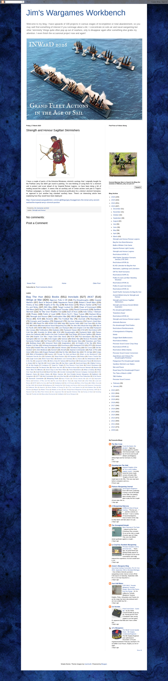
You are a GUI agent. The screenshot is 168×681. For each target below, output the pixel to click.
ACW (39, 319)
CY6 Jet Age (87, 352)
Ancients (49, 319)
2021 (113, 393)
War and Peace (118, 367)
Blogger (104, 664)
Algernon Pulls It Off (58, 300)
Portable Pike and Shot (42, 348)
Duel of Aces (72, 312)
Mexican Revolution (90, 339)
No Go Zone (43, 383)
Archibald (39, 385)
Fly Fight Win (39, 363)
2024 (113, 203)
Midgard (35, 389)
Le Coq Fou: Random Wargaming (124, 545)
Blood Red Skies (51, 372)
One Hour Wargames (75, 321)
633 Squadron (72, 356)
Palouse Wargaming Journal (122, 487)
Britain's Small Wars (87, 302)
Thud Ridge (73, 334)
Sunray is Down (88, 392)
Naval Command (81, 309)
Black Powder (65, 378)
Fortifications (43, 330)
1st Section (116, 607)
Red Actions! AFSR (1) (121, 347)
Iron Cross (88, 348)
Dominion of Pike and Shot (41, 381)
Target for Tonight (57, 365)
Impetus (50, 354)
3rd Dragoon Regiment (130, 488)
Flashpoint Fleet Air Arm (33, 356)
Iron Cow (41, 339)
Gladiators (56, 330)
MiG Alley (48, 307)
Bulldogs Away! (35, 343)
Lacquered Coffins (41, 361)
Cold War (29, 332)
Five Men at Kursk (71, 367)
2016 (113, 409)
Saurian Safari (74, 323)
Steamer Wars (76, 341)
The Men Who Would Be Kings (82, 326)
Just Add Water (117, 583)
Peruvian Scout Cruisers (121, 379)
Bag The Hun (34, 296)
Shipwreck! (58, 321)
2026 (113, 197)
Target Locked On (65, 307)
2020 (113, 396)
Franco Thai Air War (94, 356)
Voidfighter (60, 394)
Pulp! (50, 383)
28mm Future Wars (48, 358)
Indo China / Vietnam (92, 312)
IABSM (40, 328)
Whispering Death (52, 378)
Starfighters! (58, 383)
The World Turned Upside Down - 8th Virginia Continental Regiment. (131, 632)
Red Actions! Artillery (120, 341)
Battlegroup (48, 385)
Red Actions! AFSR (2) (121, 316)
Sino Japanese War (58, 392)
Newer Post (31, 283)
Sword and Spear (81, 363)
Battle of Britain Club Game (122, 245)
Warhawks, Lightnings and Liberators (126, 269)
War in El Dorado (69, 383)
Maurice (96, 367)
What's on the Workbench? (89, 354)
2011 (113, 424)
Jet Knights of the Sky (84, 343)
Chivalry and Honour (71, 385)
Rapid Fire (40, 323)
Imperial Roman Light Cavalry (123, 248)
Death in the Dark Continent (55, 334)
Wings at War (34, 299)
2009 (113, 430)
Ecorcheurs (65, 345)
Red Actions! (93, 330)
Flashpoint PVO (79, 345)
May (115, 230)
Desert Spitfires (86, 334)
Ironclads (73, 296)
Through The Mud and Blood (66, 354)
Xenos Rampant (71, 394)
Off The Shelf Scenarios (121, 272)
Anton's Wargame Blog (120, 566)
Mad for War (63, 352)
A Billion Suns (95, 383)
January (116, 386)
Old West (30, 309)
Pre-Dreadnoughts (81, 300)
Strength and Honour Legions (123, 251)
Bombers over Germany (64, 358)
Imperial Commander (77, 350)
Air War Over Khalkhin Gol (50, 312)
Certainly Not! (59, 385)
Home (64, 283)
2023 (113, 206)
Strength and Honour (39, 210)
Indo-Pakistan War (90, 387)
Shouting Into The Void (120, 465)
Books (55, 296)
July (114, 224)
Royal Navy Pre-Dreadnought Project (126, 370)
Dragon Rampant (49, 352)
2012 (113, 421)
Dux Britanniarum (90, 358)
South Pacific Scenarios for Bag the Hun (127, 292)
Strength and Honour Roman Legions (126, 239)
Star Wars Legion (67, 363)
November (117, 212)
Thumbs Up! (35, 394)
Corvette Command (66, 372)
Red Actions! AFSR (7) (121, 254)
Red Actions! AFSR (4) (121, 283)
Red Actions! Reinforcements (123, 328)
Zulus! (28, 352)
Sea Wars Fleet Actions (42, 392)
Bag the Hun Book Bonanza (123, 242)
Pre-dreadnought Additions (122, 310)
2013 (113, 418)
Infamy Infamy (45, 374)
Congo (98, 352)
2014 (113, 415)
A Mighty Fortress (95, 363)
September (117, 218)
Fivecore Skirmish (85, 367)
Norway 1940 (93, 389)
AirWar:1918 (53, 323)
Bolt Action (69, 305)
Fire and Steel (57, 381)
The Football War (65, 319)
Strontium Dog (75, 348)
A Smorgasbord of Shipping (122, 331)
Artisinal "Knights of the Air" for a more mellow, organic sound (130, 469)
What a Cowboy (89, 369)
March (115, 236)
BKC (31, 323)
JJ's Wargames (117, 628)
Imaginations (66, 343)
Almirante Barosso (119, 322)
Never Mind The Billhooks (34, 369)
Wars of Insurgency (37, 354)
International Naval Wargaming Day (54, 326)
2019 (113, 399)
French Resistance (92, 365)
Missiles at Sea (56, 389)
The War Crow (117, 444)
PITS (90, 345)
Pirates (34, 314)
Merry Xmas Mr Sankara (58, 361)
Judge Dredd (78, 381)
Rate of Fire (93, 350)
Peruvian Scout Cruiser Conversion (125, 353)
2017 (113, 405)
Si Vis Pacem (97, 376)
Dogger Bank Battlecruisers (122, 338)
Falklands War (32, 387)
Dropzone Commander (94, 385)
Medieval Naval (31, 367)
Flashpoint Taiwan (70, 330)
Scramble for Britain (45, 332)
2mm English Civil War (81, 328)
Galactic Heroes (60, 348)
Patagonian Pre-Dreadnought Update (126, 361)
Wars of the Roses (82, 383)
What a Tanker (85, 305)
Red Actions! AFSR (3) (121, 289)
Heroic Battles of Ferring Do (56, 387)
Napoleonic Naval (65, 302)
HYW (83, 330)
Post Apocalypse (85, 337)
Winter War (75, 339)
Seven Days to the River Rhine (56, 369)
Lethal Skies (88, 381)
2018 (113, 402)
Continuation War (59, 316)
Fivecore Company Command (84, 372)
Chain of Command (87, 307)
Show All (139, 650)
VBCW (73, 316)
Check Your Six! (57, 367)
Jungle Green (33, 358)
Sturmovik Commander (36, 378)
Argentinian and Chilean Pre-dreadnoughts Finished (123, 357)
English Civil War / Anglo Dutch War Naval (50, 337)
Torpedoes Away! (119, 313)
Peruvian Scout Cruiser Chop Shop (125, 344)
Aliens (37, 352)
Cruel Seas (88, 323)
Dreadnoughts (70, 332)
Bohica (82, 356)
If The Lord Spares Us (75, 387)
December (117, 209)
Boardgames (95, 319)
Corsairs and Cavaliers (39, 321)
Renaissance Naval (84, 361)
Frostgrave (45, 365)
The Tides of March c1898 (122, 373)
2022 (113, 390)
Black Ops (75, 352)
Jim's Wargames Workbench (75, 12)
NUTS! (35, 383)
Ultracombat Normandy (48, 394)
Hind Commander (48, 376)
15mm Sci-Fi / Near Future (72, 314)
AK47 (90, 296)
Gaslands (48, 356)
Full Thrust (48, 341)
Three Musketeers (75, 369)
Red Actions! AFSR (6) (121, 262)
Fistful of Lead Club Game (122, 286)
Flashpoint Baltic (85, 332)
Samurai (64, 339)
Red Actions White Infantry (122, 350)
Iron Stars (68, 381)
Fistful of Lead (49, 314)
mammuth (88, 664)
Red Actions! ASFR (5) (121, 275)
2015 (113, 412)
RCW (72, 337)
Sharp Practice (59, 356)
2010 (113, 427)
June (115, 227)
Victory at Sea (32, 305)
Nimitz (35, 326)
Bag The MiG (45, 309)
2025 (113, 200)
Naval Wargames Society (78, 389)
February (116, 383)
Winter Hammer (58, 374)
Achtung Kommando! (50, 345)
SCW (58, 332)
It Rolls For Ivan (61, 341)
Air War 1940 (30, 385)
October (116, 215)
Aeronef (54, 350)
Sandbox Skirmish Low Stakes (124, 364)
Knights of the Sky (51, 305)
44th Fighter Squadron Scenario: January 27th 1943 (124, 258)
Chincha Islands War (79, 378)
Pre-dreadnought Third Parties (124, 325)
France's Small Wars (93, 321)
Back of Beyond (45, 302)
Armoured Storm (52, 343)
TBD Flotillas (117, 376)
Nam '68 (66, 389)
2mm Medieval (41, 350)
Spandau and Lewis (89, 316)
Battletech (95, 374)
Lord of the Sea (61, 376)
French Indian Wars (52, 363)
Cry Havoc (78, 358)
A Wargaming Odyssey (120, 506)
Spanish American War (73, 392)
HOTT (38, 376)
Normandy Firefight (33, 341)
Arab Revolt (40, 372)
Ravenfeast (72, 361)
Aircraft (63, 350)
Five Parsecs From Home (74, 365)
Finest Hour (50, 328)
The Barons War (44, 367)
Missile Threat (45, 389)
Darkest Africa (95, 314)
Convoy (82, 385)
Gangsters (29, 376)
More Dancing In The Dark (131, 527)
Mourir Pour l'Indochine (82, 376)
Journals (81, 319)
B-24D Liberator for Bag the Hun (124, 266)
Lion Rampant (64, 328)
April (115, 233)
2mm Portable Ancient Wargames (78, 374)
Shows (29, 319)
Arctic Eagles (52, 339)
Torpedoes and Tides (93, 341)
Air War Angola (33, 365)
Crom (90, 378)
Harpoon (42, 387)
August (116, 221)
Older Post (96, 283)
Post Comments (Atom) (44, 287)
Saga (63, 323)
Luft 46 (71, 376)
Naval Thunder (62, 309)
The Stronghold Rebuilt (120, 525)
